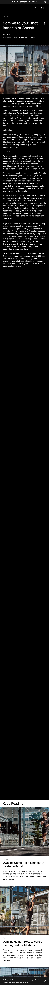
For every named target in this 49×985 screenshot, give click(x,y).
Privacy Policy (23, 982)
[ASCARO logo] (40, 9)
